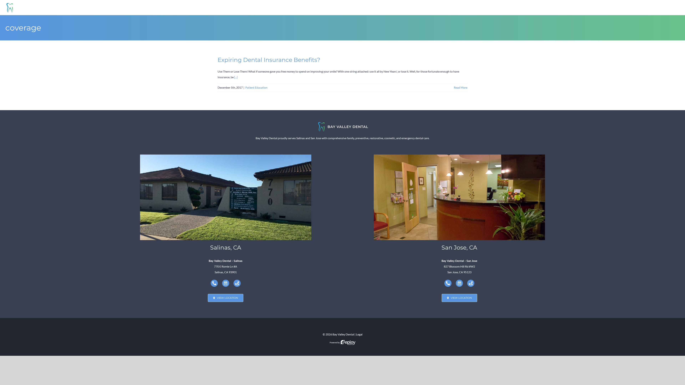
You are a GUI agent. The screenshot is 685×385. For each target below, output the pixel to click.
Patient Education (256, 87)
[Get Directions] (237, 283)
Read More (460, 87)
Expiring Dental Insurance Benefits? (269, 59)
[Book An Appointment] (225, 283)
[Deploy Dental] (348, 342)
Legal (359, 334)
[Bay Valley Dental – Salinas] (225, 156)
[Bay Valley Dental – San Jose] (459, 156)
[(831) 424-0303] (214, 283)
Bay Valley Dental (343, 334)
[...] (236, 77)
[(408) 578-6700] (447, 283)
